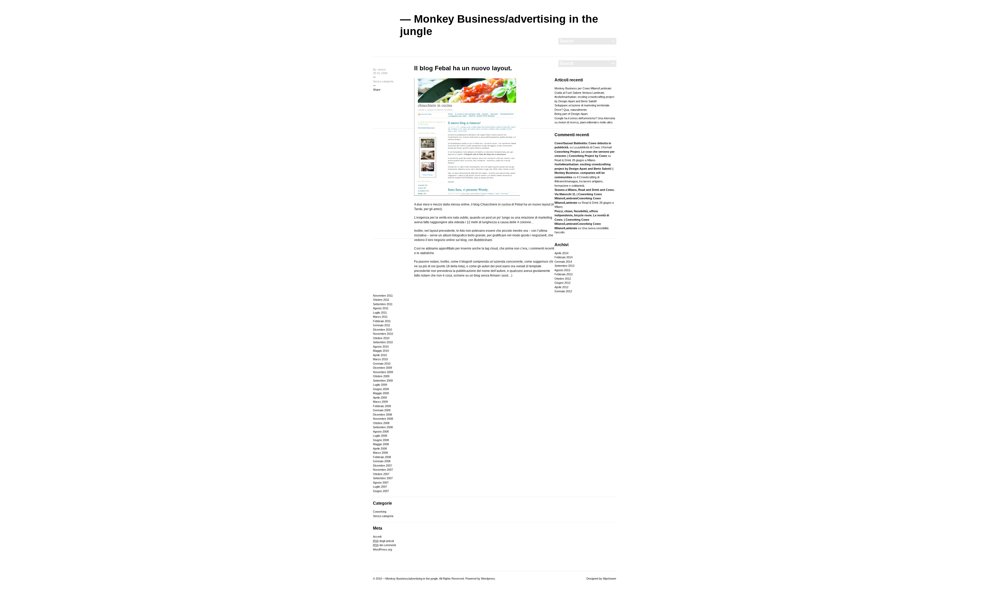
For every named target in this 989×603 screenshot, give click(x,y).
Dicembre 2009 (382, 367)
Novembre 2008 (383, 418)
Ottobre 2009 (381, 376)
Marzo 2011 (380, 316)
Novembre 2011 (383, 295)
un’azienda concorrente (506, 261)
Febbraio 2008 (382, 457)
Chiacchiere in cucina (495, 204)
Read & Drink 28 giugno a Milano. (575, 160)
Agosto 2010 (381, 346)
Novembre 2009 (383, 372)
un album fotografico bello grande (461, 235)
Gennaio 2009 (381, 410)
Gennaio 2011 (381, 325)
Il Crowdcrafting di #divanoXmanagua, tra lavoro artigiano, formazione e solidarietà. (579, 181)
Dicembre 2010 (382, 329)
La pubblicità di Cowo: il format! (593, 147)
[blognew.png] (467, 197)
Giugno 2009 (381, 389)
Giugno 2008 (381, 440)
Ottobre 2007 (381, 474)
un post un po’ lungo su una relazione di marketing (516, 217)
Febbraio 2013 (564, 274)
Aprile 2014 (561, 253)
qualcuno (516, 271)
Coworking (379, 511)
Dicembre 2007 (382, 465)
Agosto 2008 (381, 431)
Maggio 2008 (381, 444)
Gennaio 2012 (563, 291)
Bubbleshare (483, 240)
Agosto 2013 (562, 270)
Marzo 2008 (380, 452)
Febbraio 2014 (564, 257)
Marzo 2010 (380, 359)
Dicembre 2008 (382, 414)
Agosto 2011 (380, 308)
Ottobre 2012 (563, 278)
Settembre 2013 (564, 265)
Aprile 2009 (380, 397)
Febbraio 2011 (382, 321)
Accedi (377, 536)
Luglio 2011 (380, 312)
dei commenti (384, 545)
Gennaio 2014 (563, 261)
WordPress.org (382, 549)
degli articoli (383, 540)
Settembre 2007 (383, 478)
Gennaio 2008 (381, 461)
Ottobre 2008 (381, 423)
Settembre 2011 (383, 304)
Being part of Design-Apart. (571, 113)
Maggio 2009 (381, 393)
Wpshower (609, 578)
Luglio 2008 (380, 435)
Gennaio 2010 (381, 363)
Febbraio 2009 (382, 406)
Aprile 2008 (380, 448)
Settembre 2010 (383, 342)
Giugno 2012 (562, 282)
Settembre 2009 (383, 380)
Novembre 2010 (383, 333)
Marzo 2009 (380, 401)
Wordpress (488, 578)
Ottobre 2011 (381, 299)
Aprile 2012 (561, 287)
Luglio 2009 (380, 384)
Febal (519, 204)
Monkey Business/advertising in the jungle (412, 578)
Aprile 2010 (380, 355)
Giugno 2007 (381, 491)
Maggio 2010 (381, 350)
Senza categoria (383, 516)
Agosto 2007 (381, 482)
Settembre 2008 (383, 427)
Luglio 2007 (380, 486)
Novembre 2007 (383, 469)
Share (376, 89)
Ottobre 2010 (381, 338)
